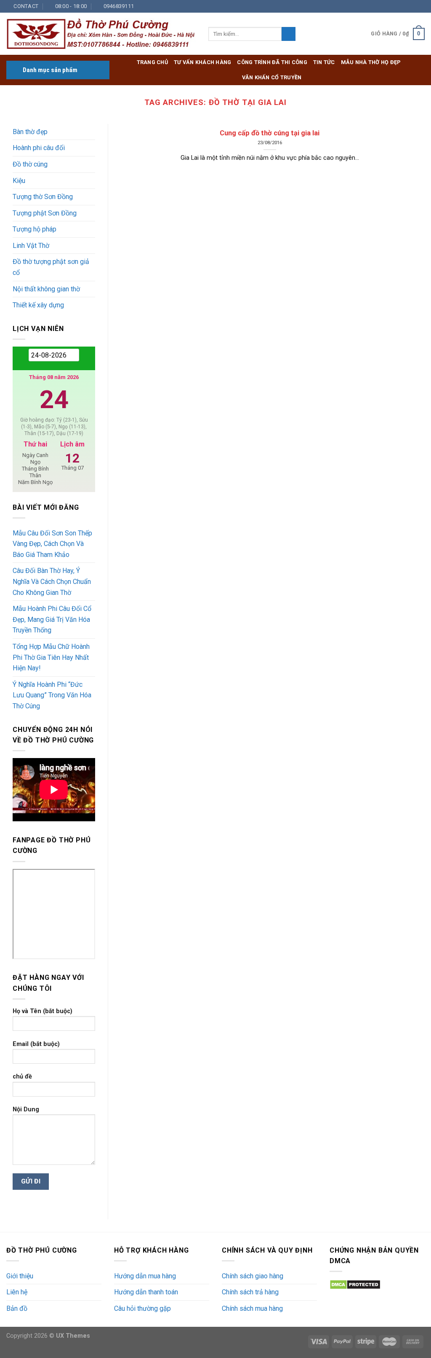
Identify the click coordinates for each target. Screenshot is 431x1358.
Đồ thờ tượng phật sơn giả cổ (51, 267)
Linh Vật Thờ (31, 246)
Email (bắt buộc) (36, 1044)
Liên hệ (16, 1292)
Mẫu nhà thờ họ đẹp (371, 62)
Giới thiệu (19, 1276)
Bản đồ (16, 1308)
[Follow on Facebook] (372, 6)
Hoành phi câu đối (39, 148)
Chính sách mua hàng (252, 1308)
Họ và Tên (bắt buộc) (42, 1011)
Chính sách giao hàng (252, 1276)
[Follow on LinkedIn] (420, 6)
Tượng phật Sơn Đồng (45, 213)
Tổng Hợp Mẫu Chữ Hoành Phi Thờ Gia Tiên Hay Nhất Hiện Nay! (51, 657)
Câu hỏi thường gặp (142, 1308)
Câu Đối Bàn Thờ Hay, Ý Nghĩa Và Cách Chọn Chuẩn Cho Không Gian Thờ (52, 581)
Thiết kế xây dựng (38, 305)
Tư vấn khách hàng (202, 62)
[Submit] (288, 34)
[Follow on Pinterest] (412, 6)
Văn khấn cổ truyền (272, 77)
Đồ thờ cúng (30, 164)
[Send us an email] (396, 6)
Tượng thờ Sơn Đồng (43, 197)
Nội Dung (26, 1109)
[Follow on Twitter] (388, 6)
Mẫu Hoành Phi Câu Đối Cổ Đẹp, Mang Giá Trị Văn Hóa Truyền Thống (52, 619)
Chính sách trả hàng (250, 1292)
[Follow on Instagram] (380, 6)
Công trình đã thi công (272, 62)
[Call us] (404, 6)
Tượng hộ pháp (34, 229)
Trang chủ (152, 62)
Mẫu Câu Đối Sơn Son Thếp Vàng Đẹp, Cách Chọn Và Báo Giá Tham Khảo (52, 544)
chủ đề (22, 1076)
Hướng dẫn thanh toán (146, 1292)
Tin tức (324, 62)
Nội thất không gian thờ (46, 289)
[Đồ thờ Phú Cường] (101, 34)
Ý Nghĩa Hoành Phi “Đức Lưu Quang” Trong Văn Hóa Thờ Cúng (52, 695)
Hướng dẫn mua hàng (145, 1276)
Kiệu (19, 181)
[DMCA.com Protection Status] (355, 1284)
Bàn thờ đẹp (30, 132)
